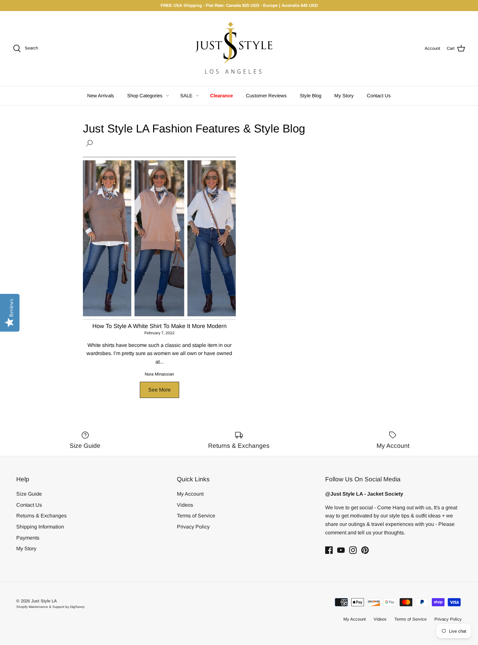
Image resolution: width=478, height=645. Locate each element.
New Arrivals (100, 95)
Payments (27, 538)
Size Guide (29, 494)
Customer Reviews (266, 95)
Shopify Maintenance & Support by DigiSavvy (50, 607)
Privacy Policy (193, 526)
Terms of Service (196, 515)
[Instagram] (353, 550)
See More (159, 389)
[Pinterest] (365, 550)
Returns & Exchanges (41, 515)
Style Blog (310, 95)
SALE (186, 95)
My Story (344, 95)
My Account (190, 494)
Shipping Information (40, 526)
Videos (185, 505)
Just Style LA (44, 600)
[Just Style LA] (239, 48)
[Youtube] (341, 550)
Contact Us (379, 95)
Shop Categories (145, 95)
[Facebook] (329, 550)
